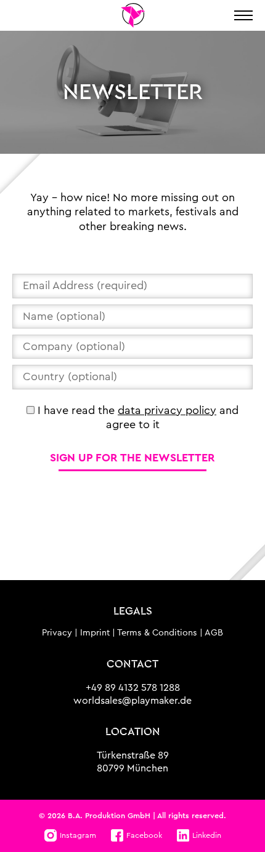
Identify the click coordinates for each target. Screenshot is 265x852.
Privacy (57, 632)
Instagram (78, 835)
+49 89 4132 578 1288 (133, 688)
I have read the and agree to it (136, 417)
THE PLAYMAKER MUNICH (132, 15)
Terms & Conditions (157, 632)
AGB (214, 632)
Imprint (95, 632)
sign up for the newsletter (132, 457)
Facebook (144, 835)
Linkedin (206, 835)
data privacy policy (167, 410)
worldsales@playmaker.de (132, 701)
